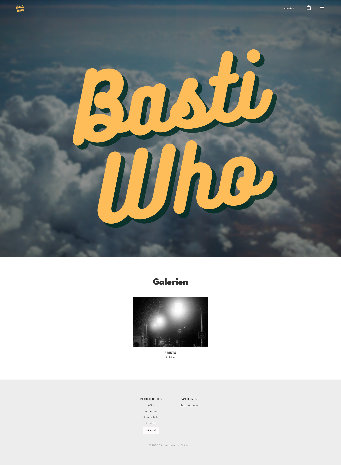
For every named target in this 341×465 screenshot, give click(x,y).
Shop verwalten (190, 405)
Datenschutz (150, 417)
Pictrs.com (186, 445)
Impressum (150, 411)
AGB (151, 405)
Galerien (288, 8)
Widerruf (151, 431)
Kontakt (151, 423)
